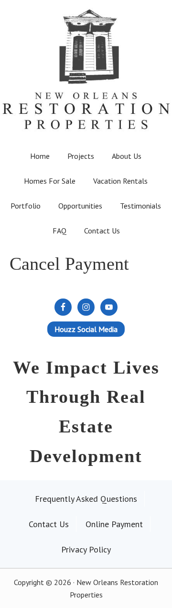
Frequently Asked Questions (86, 498)
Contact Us (49, 524)
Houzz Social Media (86, 329)
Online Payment (114, 524)
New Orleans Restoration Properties (86, 58)
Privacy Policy (86, 549)
